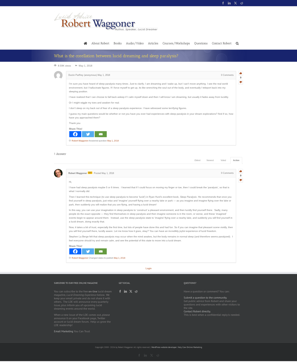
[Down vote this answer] (240, 180)
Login (149, 268)
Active (236, 160)
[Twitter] (88, 134)
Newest (210, 160)
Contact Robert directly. (197, 311)
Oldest (197, 160)
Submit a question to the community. (205, 297)
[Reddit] (136, 291)
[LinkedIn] (125, 291)
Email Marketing (63, 331)
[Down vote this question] (240, 82)
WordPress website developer (164, 347)
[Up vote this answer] (240, 171)
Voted (223, 160)
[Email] (101, 134)
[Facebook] (75, 134)
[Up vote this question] (240, 73)
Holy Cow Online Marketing (190, 347)
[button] (237, 43)
